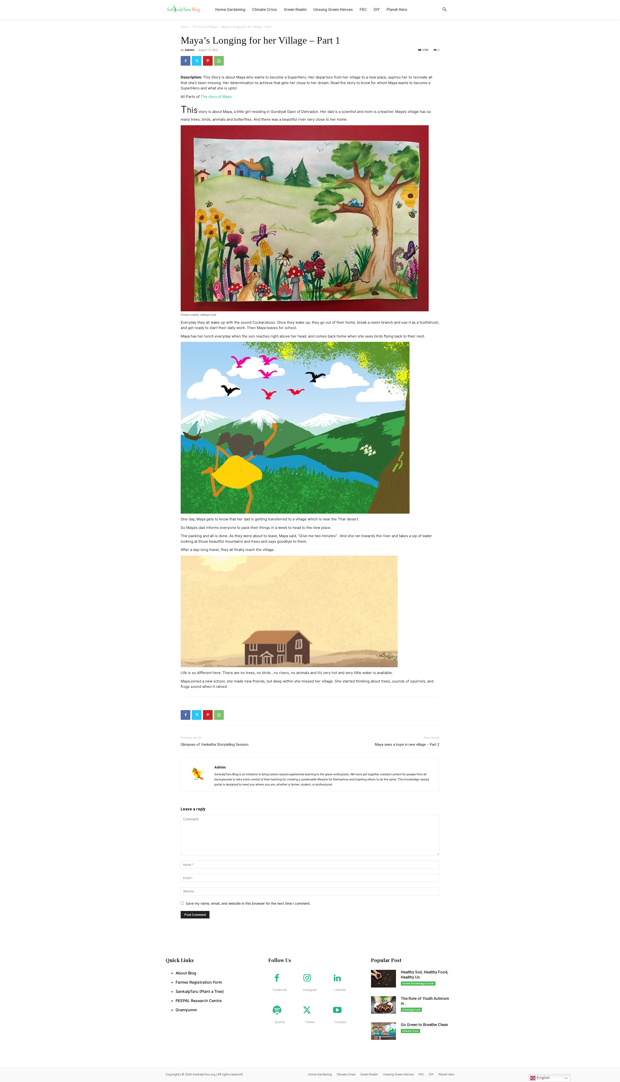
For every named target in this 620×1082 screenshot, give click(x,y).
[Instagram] (307, 978)
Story (184, 27)
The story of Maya (216, 96)
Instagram (310, 990)
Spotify (280, 1022)
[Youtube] (337, 1010)
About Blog (186, 973)
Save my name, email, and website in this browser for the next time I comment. (248, 903)
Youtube (340, 1022)
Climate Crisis (410, 1031)
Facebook (280, 990)
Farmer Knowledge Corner (418, 983)
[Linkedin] (337, 978)
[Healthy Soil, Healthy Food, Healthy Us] (383, 978)
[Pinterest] (208, 61)
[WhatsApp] (219, 61)
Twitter (310, 1022)
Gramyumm (186, 1009)
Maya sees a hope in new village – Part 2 (407, 744)
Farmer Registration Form (199, 982)
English (543, 1078)
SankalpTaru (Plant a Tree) (200, 991)
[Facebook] (185, 61)
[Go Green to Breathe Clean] (383, 1031)
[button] (444, 9)
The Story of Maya (204, 27)
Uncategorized (411, 1009)
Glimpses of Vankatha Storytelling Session (214, 744)
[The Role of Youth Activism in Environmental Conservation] (383, 1005)
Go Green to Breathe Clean (424, 1024)
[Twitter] (197, 61)
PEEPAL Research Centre (199, 1000)
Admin (189, 50)
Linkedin (340, 990)
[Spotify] (276, 1010)
